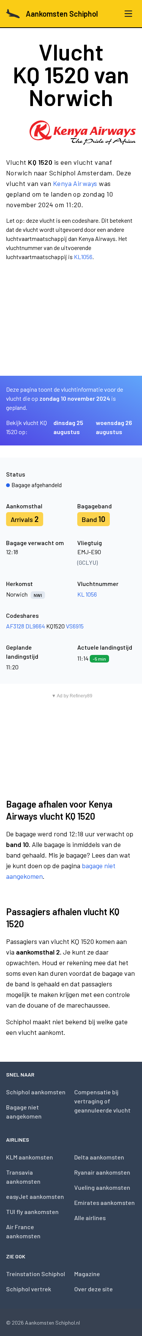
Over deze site (93, 1288)
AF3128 (15, 626)
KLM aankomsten (29, 1157)
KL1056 (83, 256)
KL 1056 (87, 594)
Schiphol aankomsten (36, 1091)
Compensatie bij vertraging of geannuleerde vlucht (102, 1101)
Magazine (87, 1273)
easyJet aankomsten (35, 1196)
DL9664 (35, 626)
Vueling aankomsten (102, 1187)
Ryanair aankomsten (102, 1172)
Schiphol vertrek (28, 1288)
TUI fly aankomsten (32, 1211)
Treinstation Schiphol (35, 1273)
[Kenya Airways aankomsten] (83, 132)
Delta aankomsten (99, 1157)
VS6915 (75, 626)
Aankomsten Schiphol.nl (52, 1322)
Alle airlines (90, 1217)
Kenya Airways (75, 183)
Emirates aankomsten (104, 1202)
